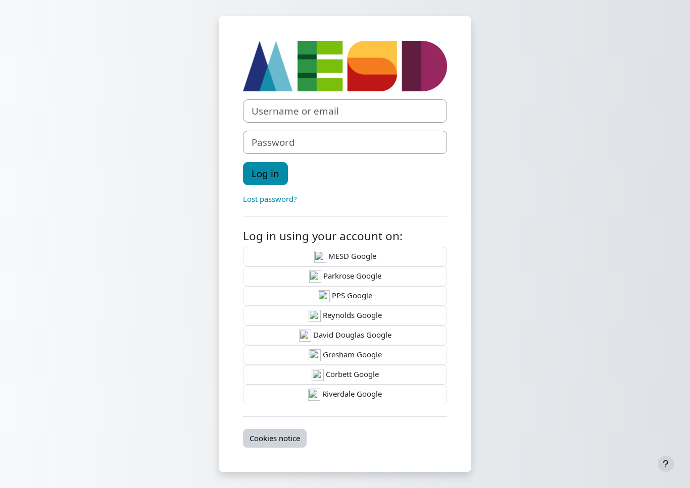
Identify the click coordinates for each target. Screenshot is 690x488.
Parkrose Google (351, 275)
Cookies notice (275, 438)
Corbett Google (351, 374)
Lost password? (270, 199)
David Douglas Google (351, 335)
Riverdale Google (351, 394)
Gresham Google (351, 354)
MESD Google (351, 256)
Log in (265, 173)
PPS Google (351, 295)
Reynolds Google (351, 315)
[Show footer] (666, 464)
